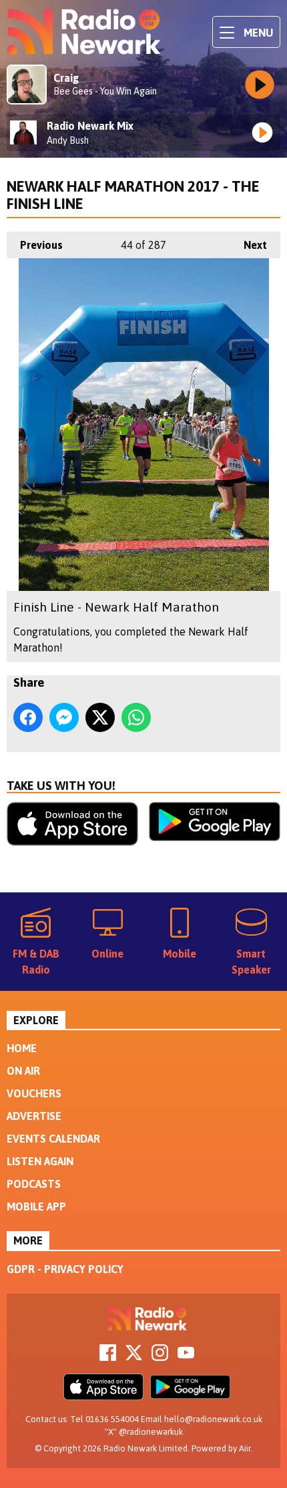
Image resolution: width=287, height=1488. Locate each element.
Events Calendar (53, 1139)
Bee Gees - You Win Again (105, 91)
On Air (23, 1071)
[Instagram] (160, 1357)
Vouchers (34, 1093)
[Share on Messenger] (64, 717)
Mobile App (36, 1206)
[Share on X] (100, 717)
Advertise (34, 1116)
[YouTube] (186, 1357)
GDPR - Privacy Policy (65, 1269)
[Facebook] (107, 1357)
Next (248, 245)
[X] (133, 1357)
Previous (35, 245)
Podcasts (34, 1184)
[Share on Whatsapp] (136, 717)
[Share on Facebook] (28, 717)
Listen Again (40, 1161)
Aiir (244, 1448)
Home (22, 1048)
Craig (66, 78)
